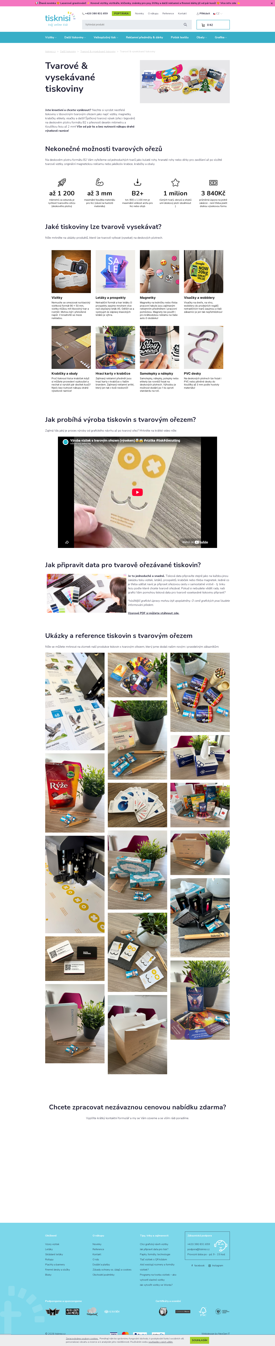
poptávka (121, 13)
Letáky (49, 1249)
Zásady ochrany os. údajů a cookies (112, 1269)
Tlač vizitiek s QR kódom (153, 1259)
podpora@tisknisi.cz (198, 1249)
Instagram (217, 1265)
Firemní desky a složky (57, 1269)
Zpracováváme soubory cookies (82, 1338)
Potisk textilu (180, 37)
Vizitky (50, 37)
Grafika (220, 37)
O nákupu (153, 13)
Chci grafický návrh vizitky (154, 1244)
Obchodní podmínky (103, 1275)
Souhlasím (199, 1340)
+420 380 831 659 (96, 13)
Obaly (201, 37)
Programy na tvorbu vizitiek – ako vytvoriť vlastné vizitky (158, 1277)
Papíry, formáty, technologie (155, 1254)
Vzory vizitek (52, 1244)
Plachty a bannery (55, 1264)
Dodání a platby (101, 1264)
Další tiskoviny (74, 37)
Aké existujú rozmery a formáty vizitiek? (157, 1267)
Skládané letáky (54, 1254)
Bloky (48, 1275)
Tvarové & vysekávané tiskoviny (98, 51)
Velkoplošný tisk (105, 37)
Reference (168, 13)
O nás (96, 1259)
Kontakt (182, 13)
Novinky (139, 13)
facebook (198, 1265)
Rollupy (49, 1259)
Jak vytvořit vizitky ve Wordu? (156, 1285)
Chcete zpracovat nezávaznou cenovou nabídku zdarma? (137, 1107)
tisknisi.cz (50, 51)
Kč (210, 25)
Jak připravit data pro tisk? (154, 1249)
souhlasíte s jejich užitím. (160, 1341)
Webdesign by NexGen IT (215, 1334)
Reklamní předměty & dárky (144, 37)
